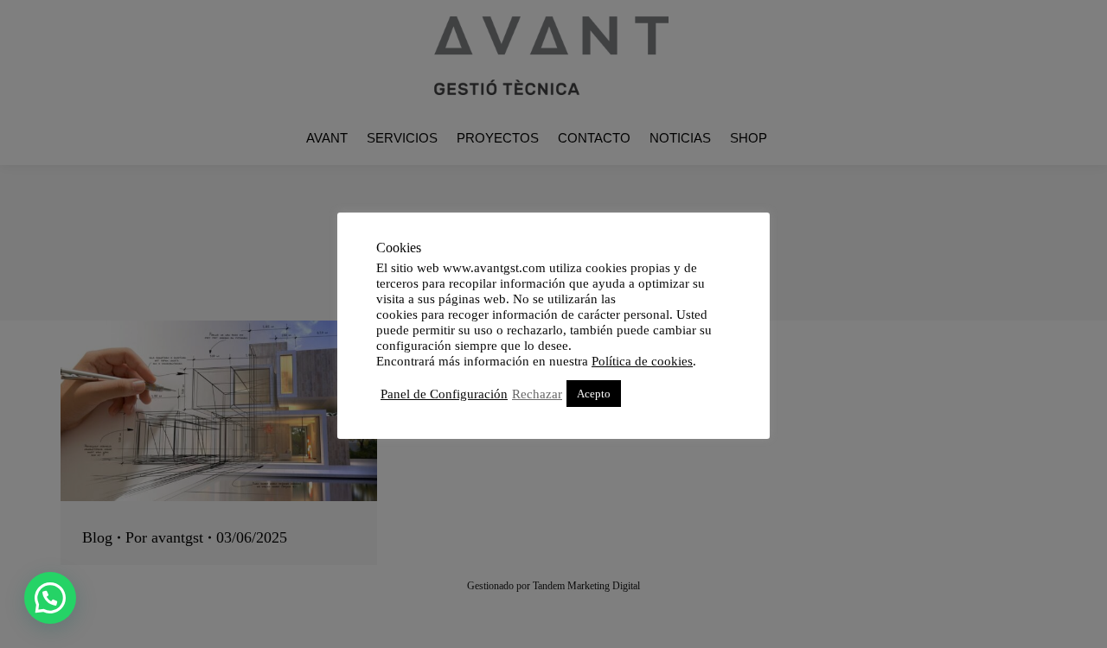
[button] (50, 598)
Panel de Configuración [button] (444, 394)
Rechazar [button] (537, 394)
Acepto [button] (594, 393)
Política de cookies (642, 361)
